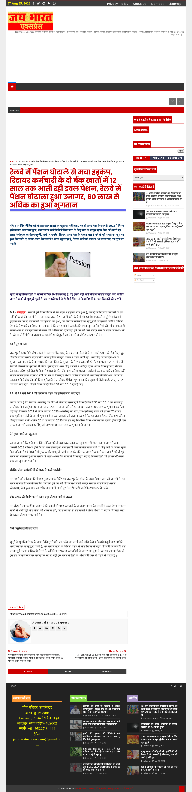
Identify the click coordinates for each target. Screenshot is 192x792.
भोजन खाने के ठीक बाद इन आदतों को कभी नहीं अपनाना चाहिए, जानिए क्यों (101, 723)
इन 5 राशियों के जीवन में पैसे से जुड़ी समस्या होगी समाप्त (162, 255)
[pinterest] (43, 3)
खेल (108, 94)
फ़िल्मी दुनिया (159, 94)
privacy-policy (117, 4)
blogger (28, 671)
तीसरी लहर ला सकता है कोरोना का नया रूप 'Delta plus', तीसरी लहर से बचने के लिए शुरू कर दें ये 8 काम (101, 767)
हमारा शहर (25, 94)
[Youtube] (178, 685)
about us (139, 4)
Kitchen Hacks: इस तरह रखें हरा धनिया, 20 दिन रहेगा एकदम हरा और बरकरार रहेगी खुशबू (101, 751)
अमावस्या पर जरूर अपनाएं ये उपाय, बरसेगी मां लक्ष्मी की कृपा (162, 213)
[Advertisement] (129, 57)
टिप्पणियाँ (140, 280)
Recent (141, 157)
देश (12, 94)
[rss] (49, 3)
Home (12, 161)
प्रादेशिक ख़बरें (45, 94)
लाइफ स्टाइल (138, 94)
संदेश (138, 275)
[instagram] (54, 3)
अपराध (79, 94)
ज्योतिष (66, 94)
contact (157, 4)
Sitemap (174, 4)
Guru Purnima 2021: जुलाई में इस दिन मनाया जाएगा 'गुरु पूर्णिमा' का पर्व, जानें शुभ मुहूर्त (164, 226)
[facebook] (33, 3)
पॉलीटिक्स (94, 94)
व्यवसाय (119, 94)
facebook (107, 671)
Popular (158, 157)
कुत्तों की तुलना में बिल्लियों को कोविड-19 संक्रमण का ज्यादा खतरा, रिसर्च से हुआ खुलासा (101, 736)
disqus (67, 671)
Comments (175, 157)
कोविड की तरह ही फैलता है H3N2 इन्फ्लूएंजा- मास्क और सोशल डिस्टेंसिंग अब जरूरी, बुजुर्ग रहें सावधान (101, 709)
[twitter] (38, 3)
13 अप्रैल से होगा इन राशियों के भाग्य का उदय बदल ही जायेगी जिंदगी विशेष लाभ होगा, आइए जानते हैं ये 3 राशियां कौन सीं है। (164, 198)
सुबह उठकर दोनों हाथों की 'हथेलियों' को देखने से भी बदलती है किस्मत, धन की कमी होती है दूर (163, 241)
